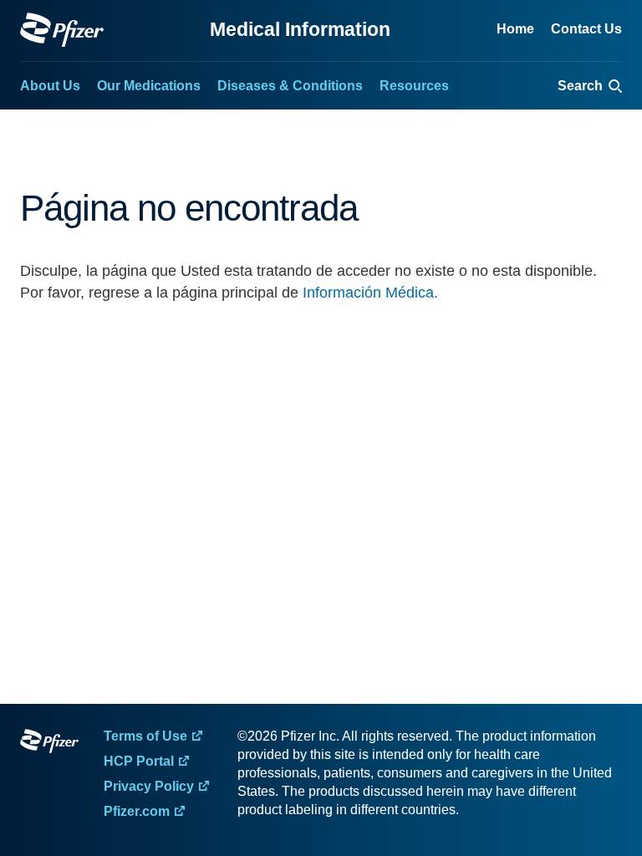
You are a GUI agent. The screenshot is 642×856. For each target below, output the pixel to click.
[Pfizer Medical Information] (49, 744)
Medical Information (300, 29)
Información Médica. (370, 292)
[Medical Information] (62, 30)
